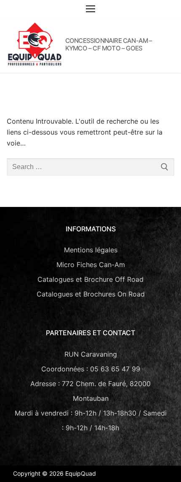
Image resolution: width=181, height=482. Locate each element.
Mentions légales (90, 250)
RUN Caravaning (90, 354)
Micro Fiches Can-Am (90, 264)
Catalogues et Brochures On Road (91, 294)
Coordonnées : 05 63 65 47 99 (90, 369)
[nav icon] (90, 9)
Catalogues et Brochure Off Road (90, 279)
